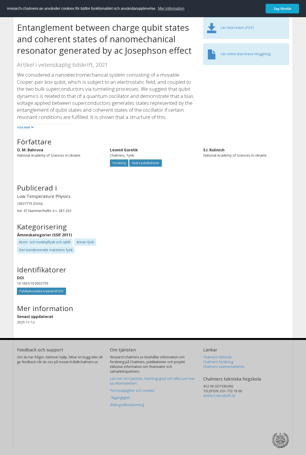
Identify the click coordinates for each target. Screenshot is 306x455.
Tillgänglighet (120, 397)
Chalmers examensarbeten (224, 366)
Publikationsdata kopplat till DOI (41, 291)
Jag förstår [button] (282, 9)
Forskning (119, 163)
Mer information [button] (171, 8)
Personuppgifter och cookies (132, 390)
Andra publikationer (145, 163)
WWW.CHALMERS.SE (219, 395)
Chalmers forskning (218, 362)
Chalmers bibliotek (217, 357)
